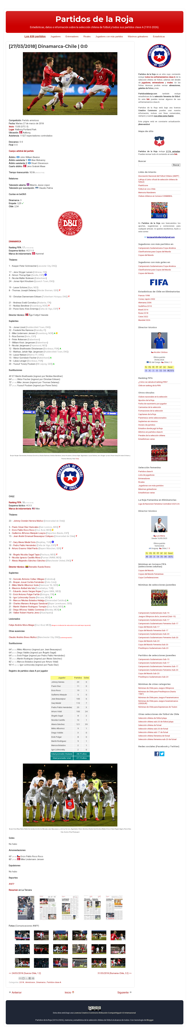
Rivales (87, 36)
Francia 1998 (144, 295)
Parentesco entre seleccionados (152, 418)
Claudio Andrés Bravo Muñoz (23, 637)
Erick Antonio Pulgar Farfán (26, 594)
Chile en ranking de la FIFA (149, 385)
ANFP (11, 884)
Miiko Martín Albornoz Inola (25, 585)
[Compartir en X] (26, 978)
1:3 (168, 548)
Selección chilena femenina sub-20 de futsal (157, 739)
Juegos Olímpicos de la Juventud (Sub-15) (157, 616)
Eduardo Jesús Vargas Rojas (27, 591)
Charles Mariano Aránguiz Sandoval (30, 603)
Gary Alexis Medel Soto (24, 542)
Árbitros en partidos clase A (150, 432)
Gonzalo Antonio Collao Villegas (28, 579)
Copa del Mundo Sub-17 (148, 627)
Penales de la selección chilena (151, 435)
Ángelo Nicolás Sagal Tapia (26, 554)
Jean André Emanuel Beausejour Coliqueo (33, 536)
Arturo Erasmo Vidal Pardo (25, 548)
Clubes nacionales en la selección (152, 396)
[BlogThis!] (23, 978)
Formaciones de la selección (150, 410)
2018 (22, 982)
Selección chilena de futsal (149, 725)
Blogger (150, 1020)
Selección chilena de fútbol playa (152, 718)
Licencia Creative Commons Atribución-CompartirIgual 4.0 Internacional (105, 1013)
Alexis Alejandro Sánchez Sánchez (29, 560)
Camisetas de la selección (149, 407)
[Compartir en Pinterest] (33, 978)
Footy (77, 458)
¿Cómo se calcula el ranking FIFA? (153, 382)
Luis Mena (160, 536)
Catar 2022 (143, 316)
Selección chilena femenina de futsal (154, 736)
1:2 (171, 362)
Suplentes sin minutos (148, 421)
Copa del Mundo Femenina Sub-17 (153, 630)
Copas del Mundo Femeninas (150, 574)
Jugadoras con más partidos (150, 485)
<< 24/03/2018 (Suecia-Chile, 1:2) (25, 973)
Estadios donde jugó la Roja (150, 428)
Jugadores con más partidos (109, 36)
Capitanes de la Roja (147, 414)
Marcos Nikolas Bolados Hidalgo (29, 600)
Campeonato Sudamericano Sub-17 (153, 620)
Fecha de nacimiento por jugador (152, 403)
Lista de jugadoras (146, 475)
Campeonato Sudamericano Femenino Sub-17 (158, 623)
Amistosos (30, 982)
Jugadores (55, 36)
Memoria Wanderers (147, 192)
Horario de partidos (146, 425)
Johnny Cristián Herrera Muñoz (28, 521)
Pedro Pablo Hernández (24, 545)
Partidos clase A (54, 982)
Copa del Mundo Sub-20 (148, 641)
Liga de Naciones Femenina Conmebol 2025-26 (159, 504)
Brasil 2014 (143, 309)
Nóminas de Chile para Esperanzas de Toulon (157, 707)
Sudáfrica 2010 (145, 306)
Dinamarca (41, 982)
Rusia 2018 (143, 313)
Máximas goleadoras (147, 489)
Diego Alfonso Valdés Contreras (28, 609)
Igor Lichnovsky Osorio (24, 597)
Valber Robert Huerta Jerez (26, 612)
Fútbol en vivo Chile (146, 189)
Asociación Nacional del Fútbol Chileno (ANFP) (158, 176)
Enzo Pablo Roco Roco (23, 530)
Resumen (13, 890)
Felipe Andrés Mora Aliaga (21, 625)
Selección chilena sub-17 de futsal (153, 732)
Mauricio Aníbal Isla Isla (23, 588)
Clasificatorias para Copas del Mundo (154, 251)
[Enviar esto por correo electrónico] (20, 978)
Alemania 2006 (144, 302)
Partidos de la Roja (94, 19)
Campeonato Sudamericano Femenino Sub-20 (158, 637)
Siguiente (123, 992)
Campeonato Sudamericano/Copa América (157, 248)
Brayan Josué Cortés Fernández (28, 582)
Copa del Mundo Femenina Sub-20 (153, 644)
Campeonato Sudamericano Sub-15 (153, 613)
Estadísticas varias (146, 439)
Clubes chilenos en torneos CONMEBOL (155, 196)
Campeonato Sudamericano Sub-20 (153, 634)
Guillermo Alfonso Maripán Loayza (28, 533)
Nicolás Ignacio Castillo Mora (26, 557)
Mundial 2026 (144, 320)
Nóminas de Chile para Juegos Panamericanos (158, 697)
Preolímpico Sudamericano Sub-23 (153, 648)
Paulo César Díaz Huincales (25, 527)
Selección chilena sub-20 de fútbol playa (155, 721)
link (148, 99)
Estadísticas (159, 36)
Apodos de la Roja (146, 400)
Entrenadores (72, 36)
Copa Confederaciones (148, 577)
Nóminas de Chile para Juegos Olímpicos (156, 688)
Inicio (68, 992)
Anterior (16, 992)
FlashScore (143, 185)
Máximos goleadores (138, 36)
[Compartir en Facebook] (29, 978)
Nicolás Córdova (160, 352)
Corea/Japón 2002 (146, 299)
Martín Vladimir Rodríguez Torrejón (30, 606)
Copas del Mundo (146, 255)
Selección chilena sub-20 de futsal (153, 728)
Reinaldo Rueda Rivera (39, 567)
